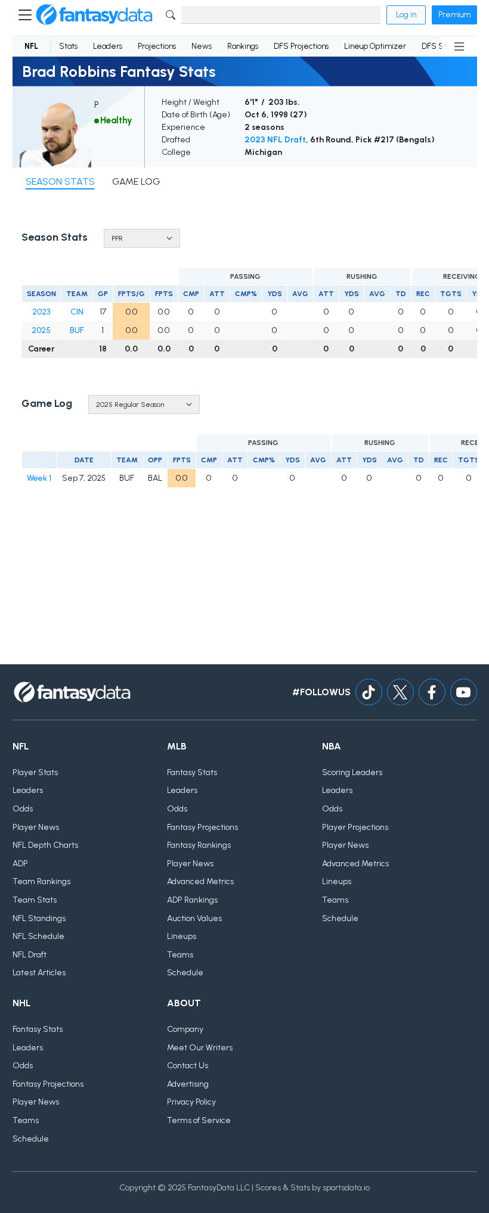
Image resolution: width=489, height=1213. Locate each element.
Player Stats (35, 772)
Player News (36, 827)
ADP (20, 864)
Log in (406, 14)
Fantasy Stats (192, 772)
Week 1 (39, 478)
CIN (76, 312)
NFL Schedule (38, 936)
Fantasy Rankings (199, 845)
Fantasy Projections (202, 827)
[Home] (94, 15)
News (201, 46)
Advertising (188, 1084)
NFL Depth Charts (45, 845)
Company (185, 1029)
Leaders (107, 46)
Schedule (185, 973)
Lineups (181, 936)
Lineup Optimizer (375, 46)
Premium (454, 14)
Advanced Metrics (200, 881)
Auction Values (194, 918)
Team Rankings (41, 881)
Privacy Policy (191, 1102)
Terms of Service (199, 1120)
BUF (77, 330)
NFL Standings (39, 918)
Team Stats (35, 900)
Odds (23, 809)
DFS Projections (301, 46)
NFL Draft (30, 955)
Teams (180, 955)
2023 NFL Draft (275, 140)
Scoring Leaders (352, 772)
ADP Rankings (192, 900)
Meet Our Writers (200, 1048)
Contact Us (187, 1065)
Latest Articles (39, 973)
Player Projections (355, 827)
